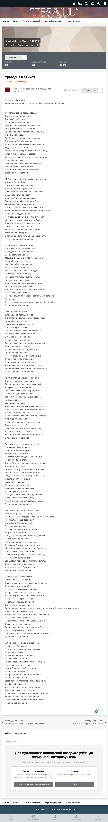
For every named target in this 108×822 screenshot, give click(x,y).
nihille (13, 45)
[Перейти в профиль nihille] (7, 90)
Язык (35, 809)
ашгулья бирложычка (22, 40)
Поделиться (72, 90)
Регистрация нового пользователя (33, 784)
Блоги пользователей (28, 45)
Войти (74, 784)
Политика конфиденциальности (62, 809)
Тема (43, 809)
